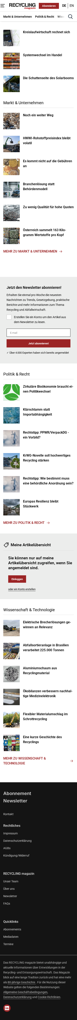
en (72, 6)
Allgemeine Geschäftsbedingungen (25, 992)
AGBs (6, 848)
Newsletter (15, 800)
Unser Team (10, 881)
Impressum (10, 833)
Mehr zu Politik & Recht (24, 523)
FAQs (6, 903)
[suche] (70, 16)
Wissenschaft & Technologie (29, 609)
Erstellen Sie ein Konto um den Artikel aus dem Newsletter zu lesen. (40, 319)
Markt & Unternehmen (23, 102)
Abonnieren (49, 5)
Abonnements (12, 929)
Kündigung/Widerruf (16, 855)
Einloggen (17, 579)
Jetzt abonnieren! (38, 343)
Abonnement (17, 793)
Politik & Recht (16, 374)
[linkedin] (7, 1008)
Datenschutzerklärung (17, 840)
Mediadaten (10, 936)
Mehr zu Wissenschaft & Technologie (24, 760)
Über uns (9, 888)
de (64, 6)
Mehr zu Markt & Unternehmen (30, 251)
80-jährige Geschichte (22, 982)
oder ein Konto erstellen (22, 589)
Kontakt (8, 814)
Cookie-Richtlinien (49, 997)
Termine (8, 944)
